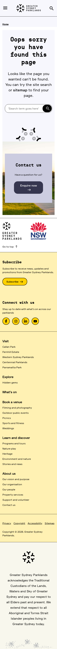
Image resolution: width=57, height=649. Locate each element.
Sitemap (49, 523)
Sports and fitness (13, 423)
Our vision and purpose (15, 479)
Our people (8, 489)
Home (5, 24)
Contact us (8, 504)
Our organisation (12, 484)
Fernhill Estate (10, 351)
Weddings (8, 428)
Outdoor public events (15, 412)
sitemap (20, 90)
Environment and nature (16, 458)
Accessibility (35, 523)
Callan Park (9, 346)
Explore (7, 377)
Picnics (6, 417)
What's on (9, 392)
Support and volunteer (15, 499)
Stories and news (12, 464)
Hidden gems (10, 382)
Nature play (9, 448)
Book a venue (12, 402)
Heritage (7, 453)
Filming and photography (17, 407)
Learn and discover (16, 438)
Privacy (6, 523)
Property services (12, 494)
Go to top (10, 246)
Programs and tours (14, 443)
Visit (5, 341)
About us (9, 473)
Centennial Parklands (14, 362)
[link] (6, 321)
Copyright (19, 523)
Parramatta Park (12, 367)
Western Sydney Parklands (18, 357)
